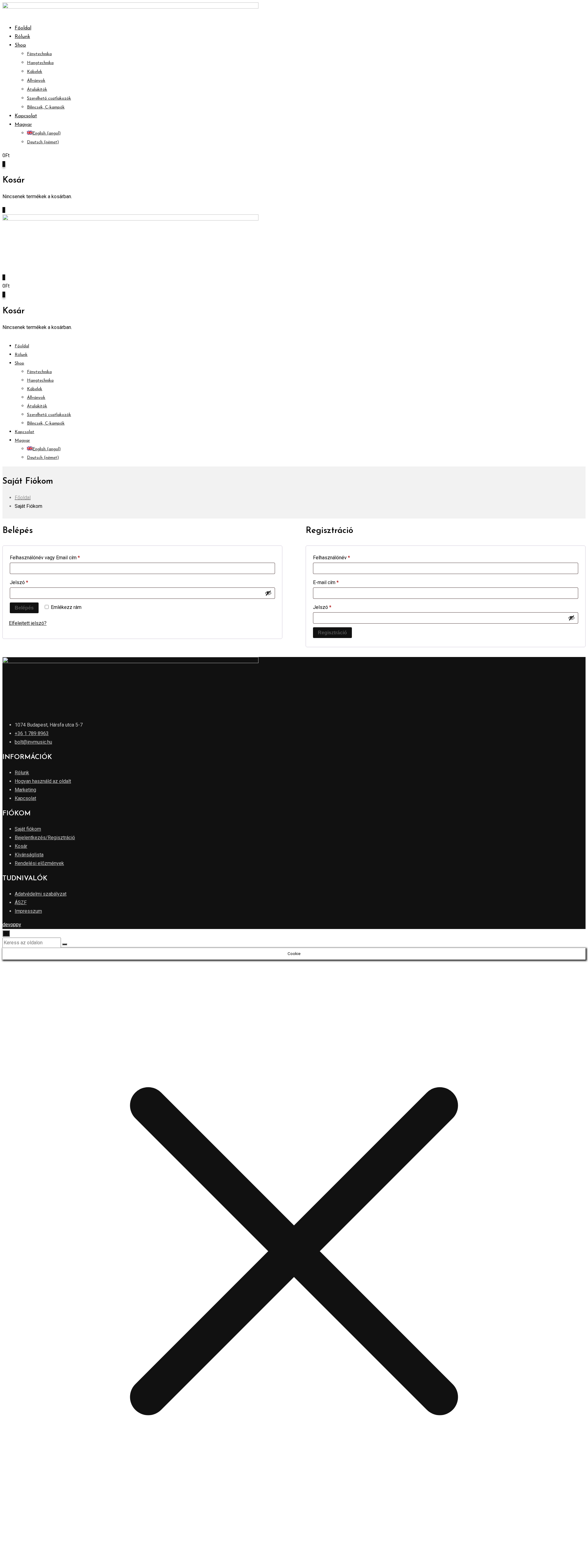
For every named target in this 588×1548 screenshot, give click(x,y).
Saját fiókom (28, 829)
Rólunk (22, 36)
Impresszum (28, 911)
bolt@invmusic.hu (33, 742)
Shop (20, 45)
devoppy (11, 924)
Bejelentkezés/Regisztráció (45, 837)
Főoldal (23, 28)
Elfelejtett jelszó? (28, 623)
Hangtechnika (40, 63)
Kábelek (34, 72)
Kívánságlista (29, 855)
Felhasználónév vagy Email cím (54, 557)
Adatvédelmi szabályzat (40, 894)
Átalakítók (37, 89)
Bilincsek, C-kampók (46, 107)
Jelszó (28, 582)
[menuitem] (23, 124)
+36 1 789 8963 (32, 733)
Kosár (21, 846)
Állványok (36, 80)
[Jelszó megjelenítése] (268, 593)
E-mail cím (335, 582)
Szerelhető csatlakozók (49, 98)
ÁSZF (21, 902)
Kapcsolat (26, 116)
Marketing (25, 790)
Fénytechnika (39, 54)
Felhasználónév (341, 557)
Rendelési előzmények (39, 863)
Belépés (24, 607)
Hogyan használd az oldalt (43, 781)
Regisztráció (332, 632)
